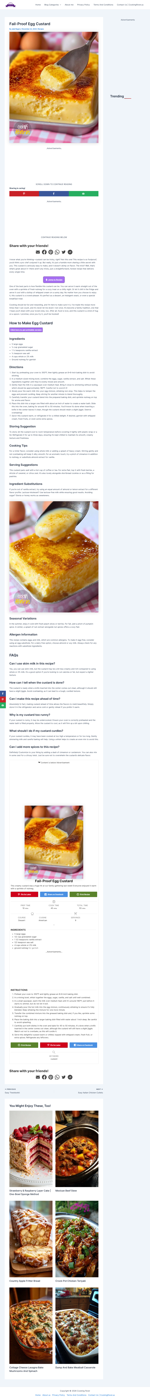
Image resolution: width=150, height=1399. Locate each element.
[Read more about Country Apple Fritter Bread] (30, 1239)
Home (38, 5)
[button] (60, 4)
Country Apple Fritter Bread (24, 1281)
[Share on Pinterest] (50, 252)
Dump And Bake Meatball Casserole (75, 1367)
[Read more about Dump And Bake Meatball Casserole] (77, 1325)
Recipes (41, 29)
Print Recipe (85, 894)
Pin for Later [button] (26, 894)
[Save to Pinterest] (24, 193)
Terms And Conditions (103, 5)
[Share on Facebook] (54, 193)
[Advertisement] (53, 166)
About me (69, 5)
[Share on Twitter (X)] (63, 252)
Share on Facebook (55, 894)
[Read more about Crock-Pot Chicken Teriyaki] (77, 1239)
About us (46, 1395)
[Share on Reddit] (70, 252)
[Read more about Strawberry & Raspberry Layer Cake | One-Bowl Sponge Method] (30, 1148)
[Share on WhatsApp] (57, 252)
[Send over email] (83, 193)
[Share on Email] (38, 252)
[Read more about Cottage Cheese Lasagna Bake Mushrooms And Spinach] (30, 1325)
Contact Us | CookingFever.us (130, 5)
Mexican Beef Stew (66, 1190)
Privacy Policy (83, 5)
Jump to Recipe (55, 280)
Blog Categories (51, 5)
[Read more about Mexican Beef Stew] (77, 1148)
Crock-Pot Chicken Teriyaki (70, 1281)
